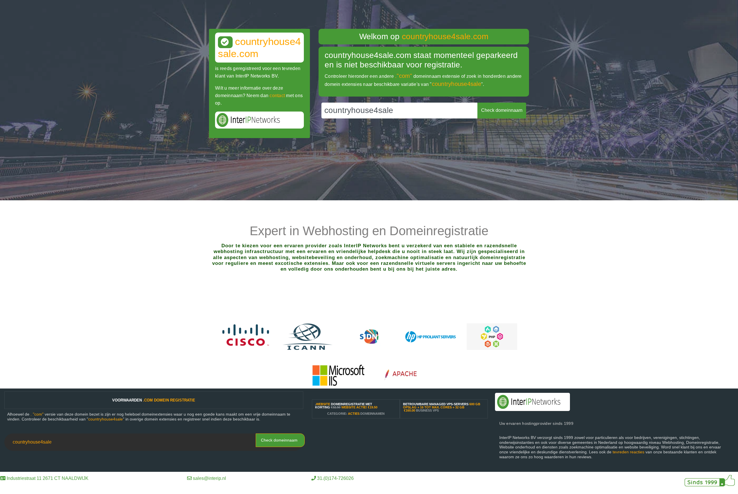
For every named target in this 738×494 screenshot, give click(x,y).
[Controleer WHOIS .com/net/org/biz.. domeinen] (308, 336)
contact (277, 95)
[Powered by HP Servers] (430, 336)
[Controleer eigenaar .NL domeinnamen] (369, 336)
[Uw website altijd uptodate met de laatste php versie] (492, 336)
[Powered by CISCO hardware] (246, 336)
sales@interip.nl (209, 478)
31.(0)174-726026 (335, 478)
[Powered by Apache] (403, 374)
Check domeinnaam (279, 440)
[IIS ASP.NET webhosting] (338, 374)
